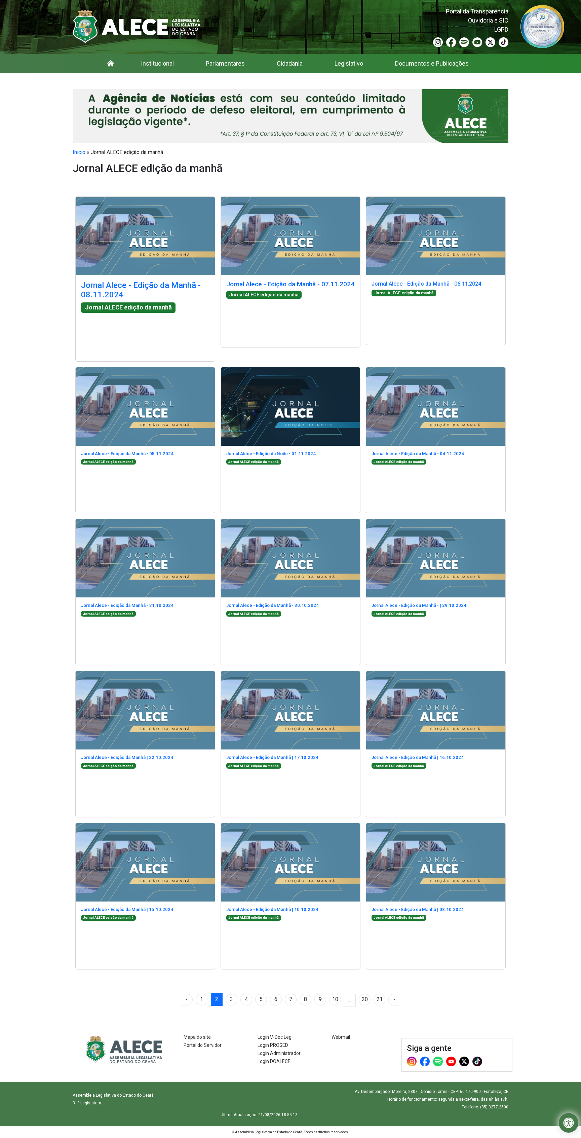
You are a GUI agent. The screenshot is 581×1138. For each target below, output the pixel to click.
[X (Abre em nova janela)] (490, 42)
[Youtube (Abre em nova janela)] (477, 42)
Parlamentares (225, 63)
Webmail (341, 1037)
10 (335, 999)
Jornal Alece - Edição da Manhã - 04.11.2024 (418, 453)
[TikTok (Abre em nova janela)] (503, 42)
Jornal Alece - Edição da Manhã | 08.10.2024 (418, 909)
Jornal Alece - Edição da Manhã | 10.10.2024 (272, 909)
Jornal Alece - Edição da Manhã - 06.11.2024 (426, 284)
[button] (568, 1123)
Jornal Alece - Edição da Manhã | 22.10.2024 (127, 757)
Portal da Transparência (477, 11)
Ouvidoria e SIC (488, 20)
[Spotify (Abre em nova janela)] (464, 42)
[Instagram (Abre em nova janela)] (438, 42)
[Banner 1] (290, 116)
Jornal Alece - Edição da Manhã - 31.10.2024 (127, 605)
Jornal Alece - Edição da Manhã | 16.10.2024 (418, 757)
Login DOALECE (274, 1061)
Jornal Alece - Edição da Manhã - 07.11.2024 (290, 284)
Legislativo (349, 63)
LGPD (501, 29)
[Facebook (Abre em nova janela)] (451, 42)
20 (365, 999)
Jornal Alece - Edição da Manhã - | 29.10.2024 (419, 605)
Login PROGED (273, 1045)
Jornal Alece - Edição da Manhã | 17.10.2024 (272, 757)
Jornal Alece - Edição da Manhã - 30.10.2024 (272, 605)
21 (380, 999)
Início (79, 152)
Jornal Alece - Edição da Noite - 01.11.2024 (271, 453)
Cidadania (290, 63)
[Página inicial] (110, 63)
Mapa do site (197, 1037)
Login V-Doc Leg (275, 1037)
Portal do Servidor (203, 1045)
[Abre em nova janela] (542, 26)
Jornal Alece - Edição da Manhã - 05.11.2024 (127, 453)
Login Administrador (279, 1053)
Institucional (157, 63)
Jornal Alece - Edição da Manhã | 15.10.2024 (127, 909)
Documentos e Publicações (432, 63)
